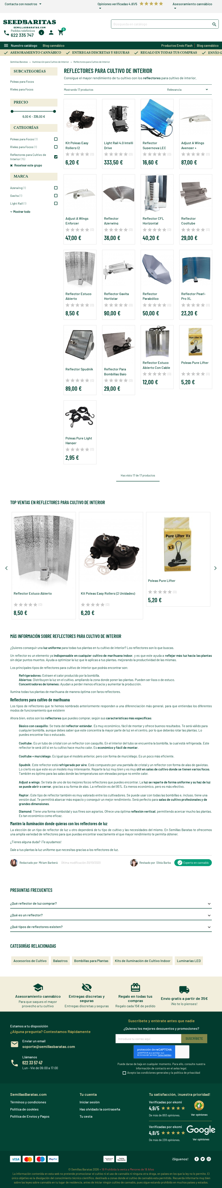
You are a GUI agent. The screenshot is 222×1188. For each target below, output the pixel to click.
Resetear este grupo (28, 165)
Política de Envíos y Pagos (29, 1116)
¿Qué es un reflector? (111, 915)
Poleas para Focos (22, 81)
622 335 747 (22, 35)
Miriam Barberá (48, 862)
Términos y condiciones (28, 1102)
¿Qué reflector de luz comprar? (111, 903)
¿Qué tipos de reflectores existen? (111, 927)
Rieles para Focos (21, 89)
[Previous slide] (6, 568)
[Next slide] (215, 568)
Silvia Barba (163, 862)
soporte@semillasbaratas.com (48, 1046)
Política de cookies (24, 1109)
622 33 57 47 (32, 1062)
